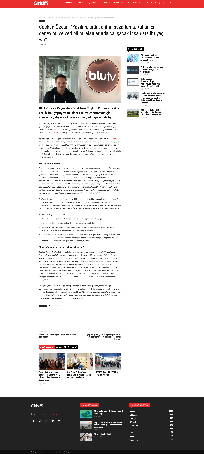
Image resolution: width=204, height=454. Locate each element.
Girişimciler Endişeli (102, 434)
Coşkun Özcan (59, 306)
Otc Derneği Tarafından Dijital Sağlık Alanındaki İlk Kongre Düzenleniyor (79, 375)
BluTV (50, 306)
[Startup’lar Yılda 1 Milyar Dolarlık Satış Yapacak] (86, 414)
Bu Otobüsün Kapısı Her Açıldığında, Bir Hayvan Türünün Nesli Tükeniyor (151, 112)
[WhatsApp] (57, 49)
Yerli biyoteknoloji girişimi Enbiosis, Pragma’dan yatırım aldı (151, 69)
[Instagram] (151, 3)
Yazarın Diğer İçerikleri (66, 347)
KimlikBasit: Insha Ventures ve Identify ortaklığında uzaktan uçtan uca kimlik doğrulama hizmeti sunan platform (152, 98)
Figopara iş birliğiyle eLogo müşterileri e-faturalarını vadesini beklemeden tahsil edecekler (103, 336)
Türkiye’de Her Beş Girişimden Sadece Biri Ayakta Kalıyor (150, 57)
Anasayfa (68, 3)
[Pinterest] (52, 49)
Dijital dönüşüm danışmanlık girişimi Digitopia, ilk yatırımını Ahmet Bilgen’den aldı (150, 82)
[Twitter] (155, 3)
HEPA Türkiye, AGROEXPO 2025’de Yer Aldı (106, 373)
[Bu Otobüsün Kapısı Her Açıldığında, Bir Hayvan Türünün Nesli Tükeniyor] (133, 113)
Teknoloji (118, 3)
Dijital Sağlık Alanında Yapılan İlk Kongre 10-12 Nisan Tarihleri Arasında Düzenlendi (49, 376)
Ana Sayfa (42, 18)
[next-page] (44, 384)
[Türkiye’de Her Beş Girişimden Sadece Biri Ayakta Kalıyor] (133, 58)
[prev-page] (40, 384)
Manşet (50, 18)
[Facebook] (147, 3)
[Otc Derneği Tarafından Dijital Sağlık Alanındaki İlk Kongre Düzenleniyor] (80, 361)
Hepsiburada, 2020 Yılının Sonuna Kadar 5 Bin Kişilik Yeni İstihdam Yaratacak (108, 424)
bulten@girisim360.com (47, 414)
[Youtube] (163, 3)
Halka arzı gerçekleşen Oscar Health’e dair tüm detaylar (57, 335)
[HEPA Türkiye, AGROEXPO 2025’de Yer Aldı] (108, 361)
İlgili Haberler (46, 347)
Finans (106, 3)
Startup (79, 3)
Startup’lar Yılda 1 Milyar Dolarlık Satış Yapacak (108, 412)
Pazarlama (133, 3)
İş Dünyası (92, 3)
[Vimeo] (159, 3)
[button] (170, 3)
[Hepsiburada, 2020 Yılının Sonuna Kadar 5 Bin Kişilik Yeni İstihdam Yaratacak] (86, 425)
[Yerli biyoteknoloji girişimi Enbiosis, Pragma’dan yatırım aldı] (133, 70)
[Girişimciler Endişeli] (86, 437)
